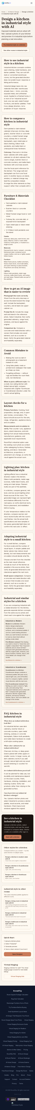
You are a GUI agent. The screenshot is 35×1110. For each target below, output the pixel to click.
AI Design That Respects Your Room (17, 1016)
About (23, 1075)
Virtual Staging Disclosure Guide (17, 1024)
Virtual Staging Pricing (10, 1041)
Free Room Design (8, 1071)
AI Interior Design (13, 12)
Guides (6, 1075)
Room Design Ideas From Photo (12, 1020)
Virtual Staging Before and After (17, 1037)
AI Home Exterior (23, 1062)
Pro (17, 1075)
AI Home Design (11, 1062)
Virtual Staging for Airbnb (18, 1033)
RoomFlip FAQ (11, 1054)
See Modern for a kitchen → (14, 660)
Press (29, 1075)
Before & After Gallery (14, 1049)
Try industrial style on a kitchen (14, 45)
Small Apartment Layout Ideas (17, 1011)
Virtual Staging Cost (25, 1041)
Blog (12, 1075)
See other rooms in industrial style (15, 50)
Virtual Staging (28, 1020)
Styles (31, 1071)
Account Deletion (24, 1079)
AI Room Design (23, 1054)
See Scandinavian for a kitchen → (15, 702)
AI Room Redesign (24, 1058)
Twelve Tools (17, 1094)
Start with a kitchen (12, 837)
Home (3, 12)
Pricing (26, 1049)
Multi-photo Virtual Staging (24, 1045)
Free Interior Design (24, 1066)
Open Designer (17, 954)
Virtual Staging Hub (17, 976)
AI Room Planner (10, 1058)
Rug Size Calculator (17, 999)
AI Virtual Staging (8, 1045)
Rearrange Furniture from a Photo (17, 1003)
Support (7, 1079)
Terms (21, 1083)
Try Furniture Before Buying (17, 1007)
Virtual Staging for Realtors (17, 1028)
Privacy (14, 1083)
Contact (14, 1079)
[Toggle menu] (31, 3)
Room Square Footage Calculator (17, 994)
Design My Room (21, 1071)
